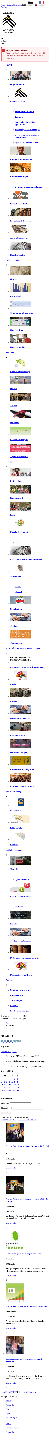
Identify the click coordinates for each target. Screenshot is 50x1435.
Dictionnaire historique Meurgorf (25, 958)
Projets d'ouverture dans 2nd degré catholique (26, 1306)
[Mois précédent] (1, 1071)
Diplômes (14, 422)
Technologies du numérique (27, 129)
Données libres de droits (21, 975)
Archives (19, 907)
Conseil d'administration (21, 159)
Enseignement (16, 498)
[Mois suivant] (12, 1071)
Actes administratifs (19, 238)
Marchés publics (17, 255)
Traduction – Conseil (24, 111)
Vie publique (16, 1000)
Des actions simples (19, 752)
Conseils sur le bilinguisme (22, 769)
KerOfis (13, 924)
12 (7, 1084)
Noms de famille (17, 347)
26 (7, 1090)
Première (5, 1120)
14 (13, 1084)
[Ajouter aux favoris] (19, 1041)
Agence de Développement (26, 142)
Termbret (19, 117)
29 (15, 1090)
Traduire (14, 626)
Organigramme (17, 84)
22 (15, 1087)
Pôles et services (17, 101)
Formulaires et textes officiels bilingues (27, 667)
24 (2, 1090)
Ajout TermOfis (22, 879)
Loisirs (13, 515)
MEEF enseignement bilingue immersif (23, 1254)
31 (2, 1093)
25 (5, 1090)
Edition (13, 701)
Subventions (15, 576)
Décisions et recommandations (28, 187)
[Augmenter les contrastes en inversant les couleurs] (8, 1041)
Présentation (16, 811)
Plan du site (10, 1405)
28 (13, 1090)
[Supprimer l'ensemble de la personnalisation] (11, 1041)
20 (10, 1087)
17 (2, 1087)
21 (13, 1087)
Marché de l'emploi (19, 532)
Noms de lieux (16, 330)
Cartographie (16, 827)
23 (18, 1087)
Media (13, 684)
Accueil (9, 1023)
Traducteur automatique (21, 941)
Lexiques (14, 1005)
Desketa (13, 388)
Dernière (32, 1120)
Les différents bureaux (20, 221)
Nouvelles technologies (20, 718)
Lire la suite (11, 1168)
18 (5, 1087)
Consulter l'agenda (9, 1051)
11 (5, 1084)
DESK (18, 587)
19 (7, 1087)
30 (18, 1090)
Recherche (18, 5)
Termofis (14, 869)
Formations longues (19, 439)
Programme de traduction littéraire (26, 559)
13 (10, 1084)
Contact (4, 7)
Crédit (8, 1413)
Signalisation (16, 609)
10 (2, 1084)
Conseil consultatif (18, 204)
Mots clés (5, 1103)
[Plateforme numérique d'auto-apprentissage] (20, 383)
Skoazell (18, 592)
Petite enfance (16, 481)
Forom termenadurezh (20, 896)
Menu (3, 5)
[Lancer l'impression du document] (14, 1041)
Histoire (13, 279)
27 (10, 1090)
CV (16, 542)
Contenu (10, 5)
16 (18, 1084)
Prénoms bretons (17, 735)
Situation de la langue (20, 990)
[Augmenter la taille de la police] (5, 1041)
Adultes (13, 405)
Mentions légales (12, 1418)
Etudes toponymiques (20, 1011)
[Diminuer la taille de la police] (2, 1041)
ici (13, 58)
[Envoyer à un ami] (16, 1041)
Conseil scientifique (19, 176)
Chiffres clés (15, 296)
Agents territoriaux (19, 456)
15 (15, 1084)
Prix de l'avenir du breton (22, 786)
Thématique (6, 1108)
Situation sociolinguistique (22, 313)
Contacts (14, 845)
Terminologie (16, 643)
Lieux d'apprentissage (20, 371)
